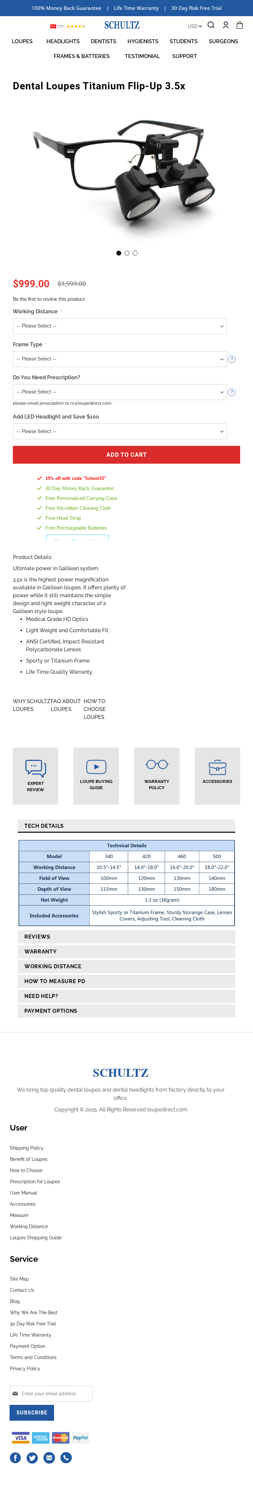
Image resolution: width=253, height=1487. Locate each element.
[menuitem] (23, 41)
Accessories (23, 1204)
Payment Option (27, 1346)
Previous (23, 163)
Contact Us (22, 1290)
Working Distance (53, 966)
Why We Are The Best (34, 1312)
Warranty (40, 951)
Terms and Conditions (33, 1357)
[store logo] (122, 25)
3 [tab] (135, 253)
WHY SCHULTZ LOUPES (31, 705)
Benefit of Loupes (28, 1159)
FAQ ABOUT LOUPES (66, 705)
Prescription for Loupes (35, 1181)
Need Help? (41, 996)
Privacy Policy (25, 1368)
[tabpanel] (126, 171)
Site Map (19, 1279)
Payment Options (50, 1011)
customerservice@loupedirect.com (49, 1458)
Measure (19, 1215)
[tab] (126, 826)
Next (230, 163)
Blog (15, 1301)
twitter (33, 1458)
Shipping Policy (26, 1148)
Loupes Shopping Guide (36, 1237)
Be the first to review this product (49, 299)
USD (193, 26)
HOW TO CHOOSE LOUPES (95, 709)
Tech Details (44, 826)
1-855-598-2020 (66, 1458)
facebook (16, 1458)
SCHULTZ (121, 1072)
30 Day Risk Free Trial (196, 8)
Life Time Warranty (30, 1335)
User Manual (23, 1192)
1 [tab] (118, 253)
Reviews (37, 937)
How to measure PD (54, 981)
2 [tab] (127, 253)
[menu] (126, 49)
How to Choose (26, 1170)
